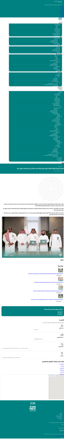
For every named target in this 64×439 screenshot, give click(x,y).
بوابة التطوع (60, 88)
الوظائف (58, 52)
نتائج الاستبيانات (55, 85)
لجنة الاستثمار (55, 63)
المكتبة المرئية (57, 75)
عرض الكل (56, 56)
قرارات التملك (58, 70)
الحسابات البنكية (59, 87)
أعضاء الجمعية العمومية (56, 50)
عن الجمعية (60, 92)
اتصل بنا (61, 89)
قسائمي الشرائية (55, 42)
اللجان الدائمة (58, 61)
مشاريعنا (58, 44)
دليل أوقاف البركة (57, 35)
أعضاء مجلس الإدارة (56, 49)
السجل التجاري (57, 32)
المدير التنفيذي (57, 48)
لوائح (57, 58)
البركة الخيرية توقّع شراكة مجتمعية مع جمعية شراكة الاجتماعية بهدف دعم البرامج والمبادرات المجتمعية (45, 273)
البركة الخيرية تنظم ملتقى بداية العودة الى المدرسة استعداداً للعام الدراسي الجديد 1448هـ (47, 299)
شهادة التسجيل (57, 31)
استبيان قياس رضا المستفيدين (53, 83)
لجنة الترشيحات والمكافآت (53, 65)
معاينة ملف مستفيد (54, 40)
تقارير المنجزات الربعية (54, 81)
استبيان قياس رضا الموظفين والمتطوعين (51, 84)
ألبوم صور (58, 74)
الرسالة (57, 27)
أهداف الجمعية (57, 28)
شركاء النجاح (60, 86)
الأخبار (59, 73)
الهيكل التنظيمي (57, 30)
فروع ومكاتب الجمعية (56, 33)
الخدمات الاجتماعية (57, 43)
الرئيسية (60, 91)
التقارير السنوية (55, 79)
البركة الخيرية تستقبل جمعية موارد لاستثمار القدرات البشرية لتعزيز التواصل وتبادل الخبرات (48, 290)
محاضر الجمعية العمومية (54, 60)
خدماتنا (61, 36)
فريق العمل (58, 47)
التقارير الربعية (56, 68)
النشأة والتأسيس (57, 24)
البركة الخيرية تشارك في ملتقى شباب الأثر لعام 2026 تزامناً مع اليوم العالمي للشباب (48, 282)
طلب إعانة (56, 39)
